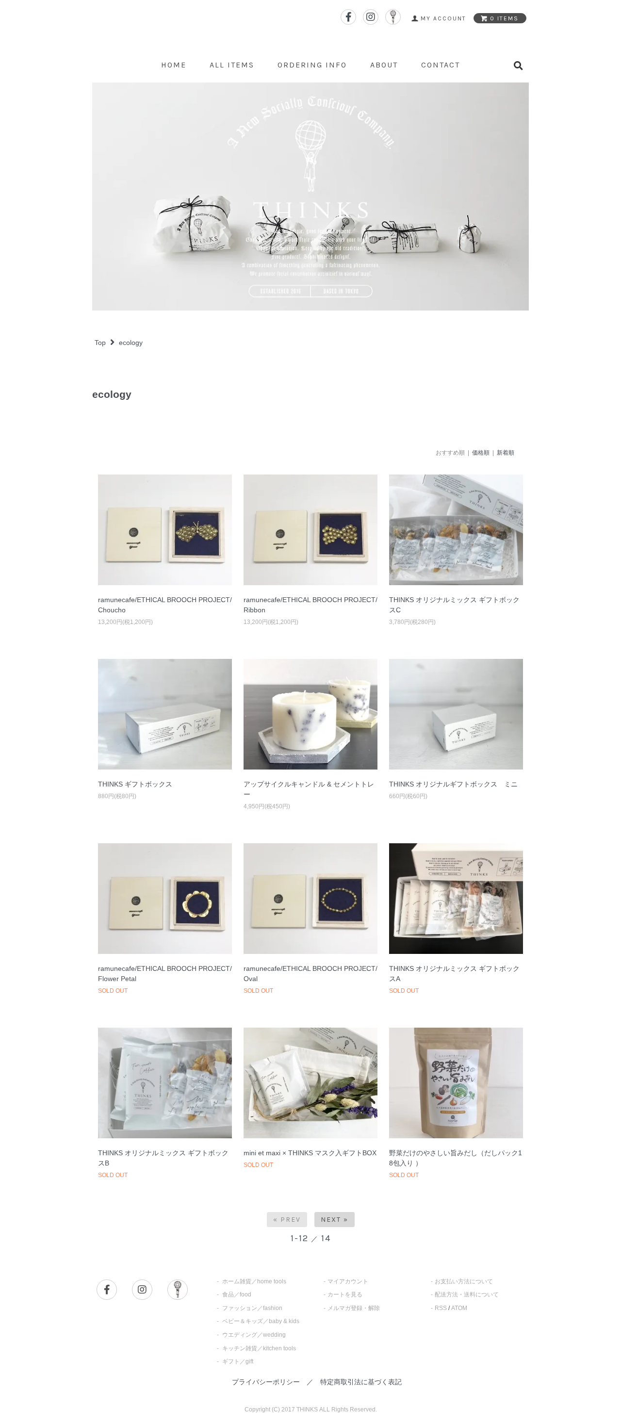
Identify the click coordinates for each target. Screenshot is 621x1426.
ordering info (312, 64)
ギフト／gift (237, 1361)
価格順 (481, 452)
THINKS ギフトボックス (135, 784)
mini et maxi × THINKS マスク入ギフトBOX (310, 1153)
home (173, 64)
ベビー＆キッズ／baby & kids (260, 1321)
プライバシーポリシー (266, 1382)
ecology (131, 342)
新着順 (505, 452)
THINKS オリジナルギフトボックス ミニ (453, 784)
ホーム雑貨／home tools (254, 1281)
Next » (334, 1219)
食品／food (236, 1294)
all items (232, 64)
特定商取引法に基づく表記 (361, 1382)
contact (440, 64)
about (384, 64)
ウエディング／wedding (254, 1334)
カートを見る (344, 1294)
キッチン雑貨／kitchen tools (259, 1348)
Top (100, 342)
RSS (441, 1308)
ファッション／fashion (252, 1308)
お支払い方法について (464, 1281)
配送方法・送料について (467, 1294)
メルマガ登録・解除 (353, 1308)
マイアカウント (347, 1281)
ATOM (459, 1308)
